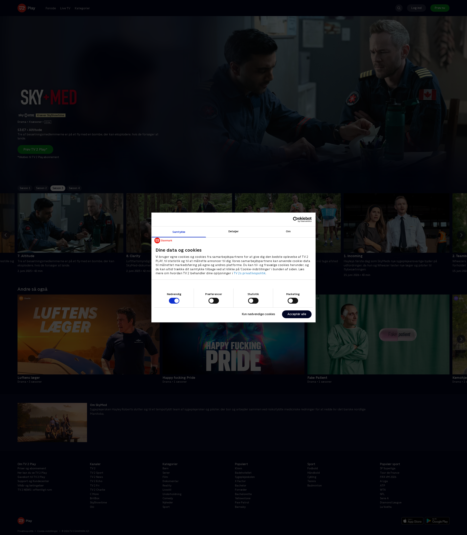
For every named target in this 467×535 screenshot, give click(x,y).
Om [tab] (288, 231)
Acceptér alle (296, 314)
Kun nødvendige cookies (258, 314)
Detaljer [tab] (233, 231)
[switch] (214, 301)
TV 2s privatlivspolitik (250, 273)
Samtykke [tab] (178, 231)
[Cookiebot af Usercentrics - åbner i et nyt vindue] (296, 219)
